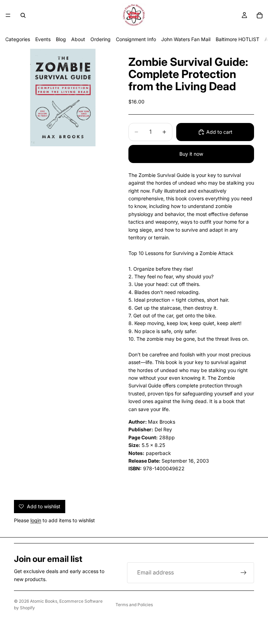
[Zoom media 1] (63, 97)
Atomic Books (43, 601)
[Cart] (259, 15)
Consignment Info (136, 39)
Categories (17, 39)
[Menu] (8, 15)
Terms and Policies (134, 604)
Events (43, 39)
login (35, 520)
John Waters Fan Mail (185, 39)
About (78, 39)
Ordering (100, 39)
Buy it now (191, 154)
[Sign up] (243, 572)
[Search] (23, 15)
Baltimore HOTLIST (237, 39)
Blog (61, 39)
